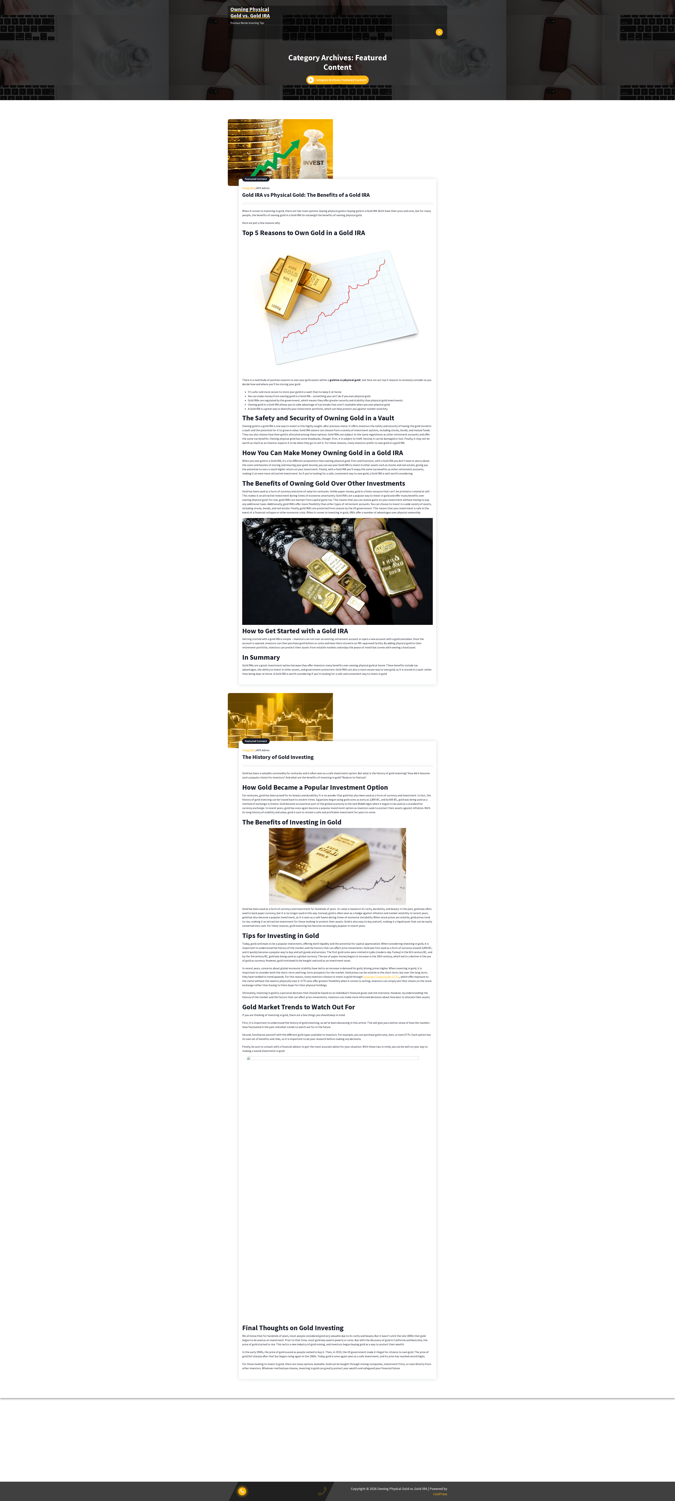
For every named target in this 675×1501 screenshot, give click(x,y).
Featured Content (256, 179)
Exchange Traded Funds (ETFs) (381, 976)
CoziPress (440, 1494)
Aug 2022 (248, 188)
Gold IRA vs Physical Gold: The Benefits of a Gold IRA (306, 194)
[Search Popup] (439, 32)
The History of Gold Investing (278, 757)
